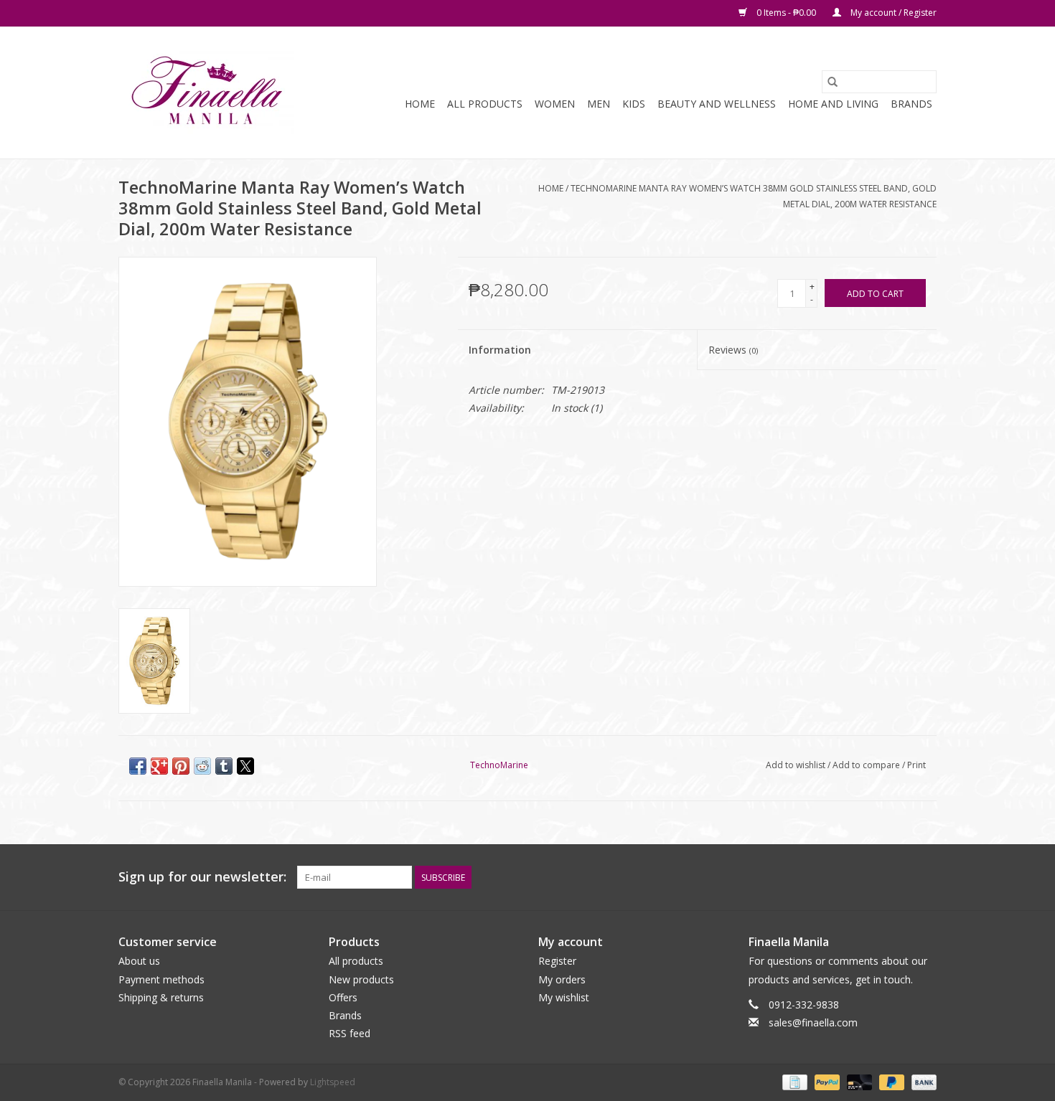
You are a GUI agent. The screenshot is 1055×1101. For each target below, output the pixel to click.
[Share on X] (245, 766)
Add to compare (867, 765)
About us (139, 961)
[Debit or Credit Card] (858, 1082)
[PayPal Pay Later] (890, 1082)
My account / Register (892, 12)
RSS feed (349, 1033)
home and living (833, 103)
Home (420, 103)
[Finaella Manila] (206, 92)
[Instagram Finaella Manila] (925, 877)
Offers (343, 997)
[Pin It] (180, 766)
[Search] (832, 81)
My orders (562, 979)
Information (500, 349)
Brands (911, 103)
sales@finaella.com (813, 1022)
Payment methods (161, 979)
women (555, 103)
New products (361, 979)
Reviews (733, 349)
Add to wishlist (796, 765)
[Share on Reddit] (202, 766)
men (598, 103)
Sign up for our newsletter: (202, 876)
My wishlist (563, 997)
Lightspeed (332, 1082)
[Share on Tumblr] (224, 766)
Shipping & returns (161, 997)
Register (557, 961)
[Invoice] (793, 1082)
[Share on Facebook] (137, 766)
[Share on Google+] (159, 766)
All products (356, 961)
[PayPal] (826, 1082)
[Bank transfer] (921, 1082)
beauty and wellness (716, 103)
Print (916, 765)
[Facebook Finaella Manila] (899, 877)
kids (633, 103)
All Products (484, 103)
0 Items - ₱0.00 (786, 12)
